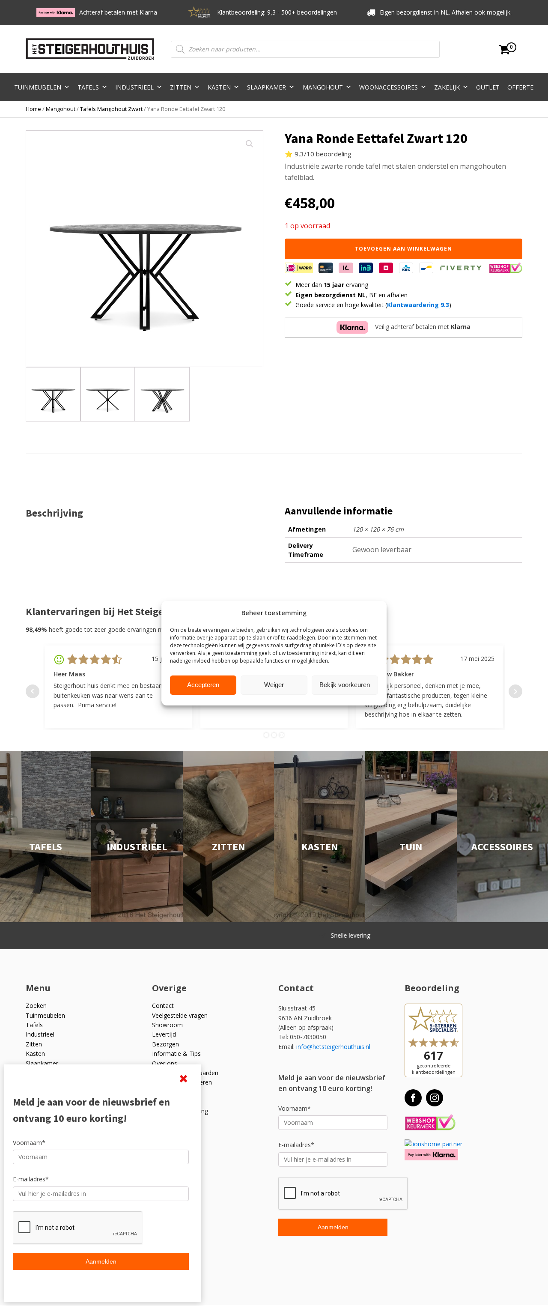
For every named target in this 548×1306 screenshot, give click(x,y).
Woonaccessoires (388, 87)
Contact (163, 1005)
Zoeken (36, 1005)
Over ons (164, 1063)
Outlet (488, 87)
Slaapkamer (266, 87)
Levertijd (164, 1034)
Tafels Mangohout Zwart (111, 109)
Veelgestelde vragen (180, 1015)
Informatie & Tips (176, 1053)
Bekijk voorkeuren (344, 684)
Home (33, 109)
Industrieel (134, 87)
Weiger (274, 684)
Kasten (219, 87)
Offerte (520, 87)
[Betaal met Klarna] (431, 1154)
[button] (249, 144)
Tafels (88, 87)
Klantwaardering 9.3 (418, 305)
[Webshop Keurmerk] (430, 1122)
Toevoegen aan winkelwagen (403, 248)
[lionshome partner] (433, 1144)
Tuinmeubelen (37, 87)
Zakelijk (447, 87)
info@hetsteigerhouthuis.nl (333, 1047)
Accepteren (203, 684)
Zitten (180, 87)
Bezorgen (165, 1044)
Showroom (167, 1025)
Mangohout (323, 87)
